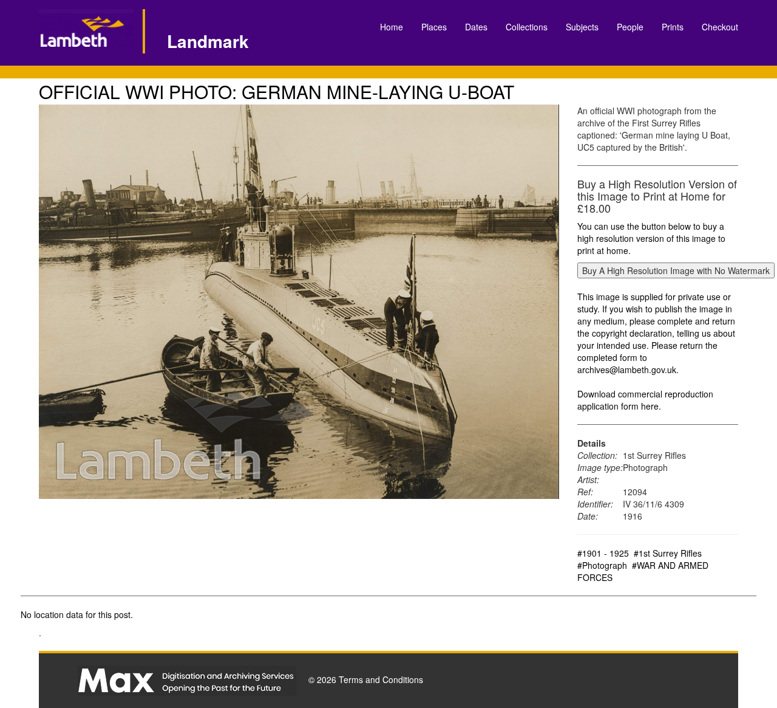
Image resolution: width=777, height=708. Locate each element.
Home (391, 27)
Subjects (582, 27)
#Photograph (602, 565)
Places (434, 27)
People (630, 27)
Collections (527, 27)
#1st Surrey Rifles (668, 553)
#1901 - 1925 (603, 553)
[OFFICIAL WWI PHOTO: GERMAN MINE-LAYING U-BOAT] (299, 302)
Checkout (720, 27)
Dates (476, 27)
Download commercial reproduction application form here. (645, 400)
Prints (673, 27)
